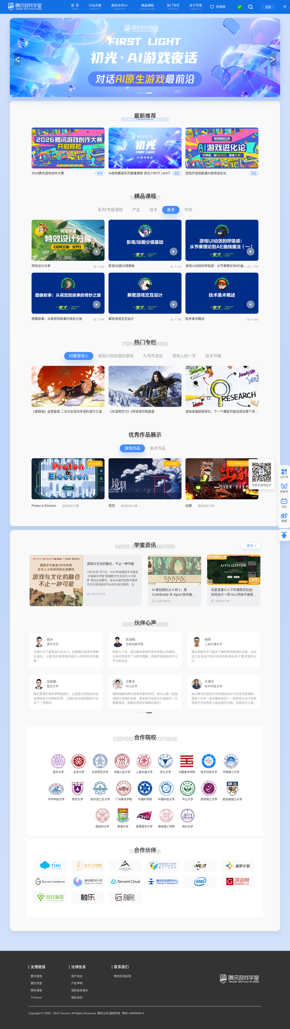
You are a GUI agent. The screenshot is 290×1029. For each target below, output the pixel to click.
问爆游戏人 (79, 356)
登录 (268, 7)
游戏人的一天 (184, 356)
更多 (251, 545)
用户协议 (77, 976)
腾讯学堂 (36, 983)
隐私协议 (77, 997)
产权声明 (77, 983)
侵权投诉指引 (79, 990)
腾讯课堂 (36, 990)
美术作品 (158, 448)
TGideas (36, 997)
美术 (171, 210)
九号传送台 (153, 356)
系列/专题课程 (110, 210)
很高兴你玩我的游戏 (116, 356)
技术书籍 (213, 356)
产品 (136, 210)
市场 (188, 210)
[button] (141, 93)
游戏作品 (132, 448)
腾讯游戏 (36, 976)
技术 (153, 210)
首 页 (75, 7)
